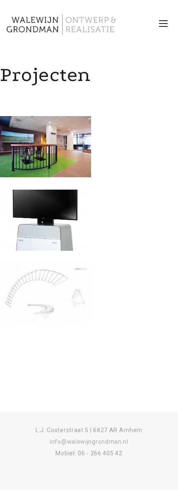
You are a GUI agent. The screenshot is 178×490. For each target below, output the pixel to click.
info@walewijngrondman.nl (89, 441)
